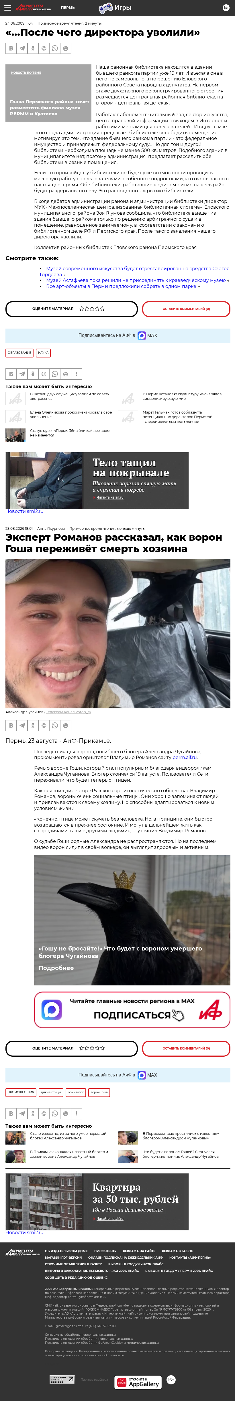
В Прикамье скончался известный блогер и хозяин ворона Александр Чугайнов (69, 1154)
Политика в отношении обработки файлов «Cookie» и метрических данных (102, 1343)
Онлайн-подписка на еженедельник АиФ (125, 1258)
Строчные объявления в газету (73, 1264)
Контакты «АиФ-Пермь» (190, 1258)
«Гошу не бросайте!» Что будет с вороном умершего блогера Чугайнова (120, 952)
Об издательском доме (66, 1251)
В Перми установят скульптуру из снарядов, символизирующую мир (182, 396)
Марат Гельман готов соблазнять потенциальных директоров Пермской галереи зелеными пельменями (177, 417)
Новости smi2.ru (24, 511)
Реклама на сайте (139, 1251)
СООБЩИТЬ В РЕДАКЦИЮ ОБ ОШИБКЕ (76, 1278)
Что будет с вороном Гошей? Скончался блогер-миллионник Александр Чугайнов (181, 1154)
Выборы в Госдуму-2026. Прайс (135, 1264)
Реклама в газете (177, 1251)
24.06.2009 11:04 (19, 23)
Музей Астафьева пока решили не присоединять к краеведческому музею (136, 280)
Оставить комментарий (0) (186, 309)
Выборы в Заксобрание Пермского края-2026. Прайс (92, 1271)
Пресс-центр (105, 1251)
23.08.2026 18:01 (19, 528)
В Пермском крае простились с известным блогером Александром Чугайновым (181, 1135)
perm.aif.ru (185, 757)
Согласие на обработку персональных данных (80, 1335)
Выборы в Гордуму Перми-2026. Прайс (179, 1271)
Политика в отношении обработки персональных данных (89, 1339)
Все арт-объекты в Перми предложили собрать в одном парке (121, 286)
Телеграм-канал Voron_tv (68, 712)
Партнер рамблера (94, 1379)
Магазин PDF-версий (63, 1258)
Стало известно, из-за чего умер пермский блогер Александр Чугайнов (68, 1135)
